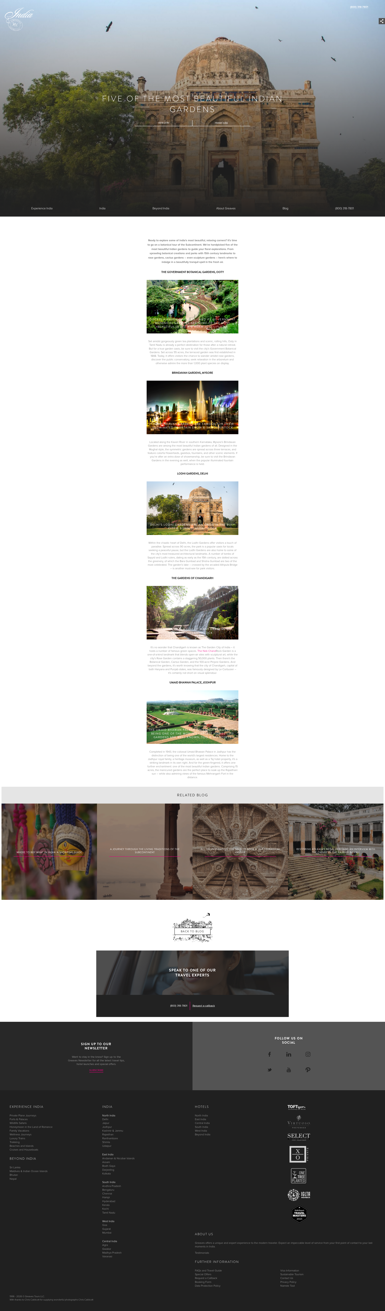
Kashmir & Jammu (112, 1130)
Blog (285, 208)
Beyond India (160, 208)
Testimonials (202, 1252)
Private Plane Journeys (23, 1115)
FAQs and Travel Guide (208, 1270)
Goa (104, 1225)
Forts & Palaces (19, 1119)
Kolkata (106, 1173)
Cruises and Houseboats (24, 1149)
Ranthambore (110, 1138)
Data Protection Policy (207, 1285)
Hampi (106, 1197)
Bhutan (14, 1175)
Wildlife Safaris (18, 1123)
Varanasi (107, 1256)
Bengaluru (108, 1189)
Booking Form (203, 1281)
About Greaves (226, 208)
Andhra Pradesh (111, 1186)
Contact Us (286, 1278)
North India (108, 1115)
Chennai (107, 1193)
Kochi (105, 1208)
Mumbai (106, 1232)
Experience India (41, 208)
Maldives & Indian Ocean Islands (29, 1171)
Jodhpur (107, 1126)
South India (108, 1182)
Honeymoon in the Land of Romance (31, 1126)
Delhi (105, 1119)
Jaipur (105, 1123)
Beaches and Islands (22, 1146)
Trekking (15, 1142)
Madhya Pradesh (112, 1252)
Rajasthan (108, 1134)
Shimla (106, 1142)
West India (108, 1221)
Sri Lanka (15, 1167)
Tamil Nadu (108, 1212)
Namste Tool (287, 1285)
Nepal (13, 1178)
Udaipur (106, 1146)
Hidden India (221, 123)
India (102, 208)
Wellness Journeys (20, 1134)
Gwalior (106, 1248)
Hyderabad (108, 1201)
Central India (109, 1241)
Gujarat (106, 1228)
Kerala (105, 1205)
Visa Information (289, 1270)
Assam (106, 1162)
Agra (105, 1245)
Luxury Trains (17, 1138)
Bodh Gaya (108, 1166)
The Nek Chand (206, 651)
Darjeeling (108, 1169)
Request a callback (203, 1005)
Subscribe (96, 1070)
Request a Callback (206, 1278)
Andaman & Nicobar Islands (118, 1158)
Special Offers (203, 1274)
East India (107, 1154)
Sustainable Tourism (291, 1274)
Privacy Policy (288, 1281)
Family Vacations (19, 1130)
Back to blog (192, 931)
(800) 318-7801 (359, 7)
